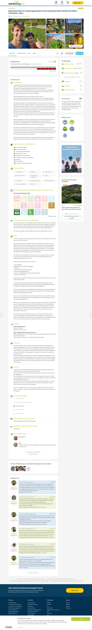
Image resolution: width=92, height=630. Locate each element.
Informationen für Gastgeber (14, 604)
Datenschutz (49, 613)
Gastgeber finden (12, 602)
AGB (48, 611)
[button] (67, 213)
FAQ (48, 606)
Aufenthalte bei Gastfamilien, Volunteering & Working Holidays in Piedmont (24, 581)
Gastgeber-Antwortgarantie (53, 609)
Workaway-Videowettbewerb (34, 609)
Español (68, 606)
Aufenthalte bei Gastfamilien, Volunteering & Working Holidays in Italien (31, 579)
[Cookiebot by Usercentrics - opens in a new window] (9, 627)
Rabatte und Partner (12, 613)
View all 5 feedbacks (33, 572)
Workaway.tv (30, 606)
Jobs (48, 615)
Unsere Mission (31, 615)
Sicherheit (49, 604)
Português (68, 608)
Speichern (70, 53)
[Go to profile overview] (33, 468)
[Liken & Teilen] (61, 53)
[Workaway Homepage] (16, 2)
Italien (11, 16)
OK (81, 619)
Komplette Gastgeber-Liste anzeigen (71, 217)
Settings (20, 627)
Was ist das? (53, 216)
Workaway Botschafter (33, 611)
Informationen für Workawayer (15, 606)
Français (68, 604)
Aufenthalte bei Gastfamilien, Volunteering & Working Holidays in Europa (61, 579)
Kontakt (80, 53)
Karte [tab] (29, 53)
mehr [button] (34, 53)
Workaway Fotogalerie (33, 604)
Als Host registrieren (12, 609)
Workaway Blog (31, 602)
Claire (32, 482)
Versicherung (50, 608)
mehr (71, 152)
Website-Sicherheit (33, 454)
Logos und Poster (31, 608)
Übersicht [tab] (12, 53)
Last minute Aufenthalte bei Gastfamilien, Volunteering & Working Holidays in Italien (66, 581)
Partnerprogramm (32, 613)
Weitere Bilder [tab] (21, 53)
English (67, 602)
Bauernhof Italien (44, 581)
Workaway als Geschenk (13, 611)
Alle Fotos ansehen (76, 46)
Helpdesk (49, 602)
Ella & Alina (33, 514)
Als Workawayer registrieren (14, 608)
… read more (29, 492)
